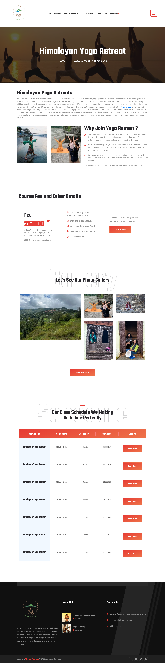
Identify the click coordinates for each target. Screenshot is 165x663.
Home (62, 61)
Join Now (119, 229)
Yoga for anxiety (79, 626)
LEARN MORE (82, 372)
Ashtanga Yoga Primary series (84, 615)
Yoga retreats (126, 107)
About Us (57, 13)
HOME (49, 13)
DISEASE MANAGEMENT (72, 13)
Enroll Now (132, 449)
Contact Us (102, 13)
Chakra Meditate (32, 659)
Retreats (89, 13)
